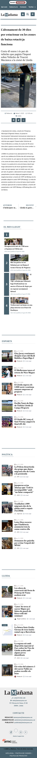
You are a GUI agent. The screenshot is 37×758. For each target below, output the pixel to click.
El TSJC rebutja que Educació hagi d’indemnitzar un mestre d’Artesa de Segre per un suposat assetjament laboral (21, 283)
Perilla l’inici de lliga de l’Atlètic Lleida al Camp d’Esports (23, 405)
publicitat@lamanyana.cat (23, 722)
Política (5, 465)
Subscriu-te (13, 7)
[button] (28, 14)
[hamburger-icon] (33, 14)
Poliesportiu (6, 351)
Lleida (19, 116)
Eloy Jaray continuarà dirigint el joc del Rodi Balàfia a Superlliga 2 (24, 355)
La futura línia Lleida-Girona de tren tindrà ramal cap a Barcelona (24, 629)
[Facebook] (11, 732)
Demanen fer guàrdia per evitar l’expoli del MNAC (24, 543)
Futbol (4, 367)
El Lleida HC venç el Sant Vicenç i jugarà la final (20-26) (24, 421)
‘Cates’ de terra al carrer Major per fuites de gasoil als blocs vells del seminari (22, 611)
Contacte (23, 7)
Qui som (4, 7)
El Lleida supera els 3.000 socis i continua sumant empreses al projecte (24, 388)
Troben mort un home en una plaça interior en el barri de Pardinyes (21, 307)
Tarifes (31, 7)
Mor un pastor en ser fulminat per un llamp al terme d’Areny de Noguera (20, 265)
